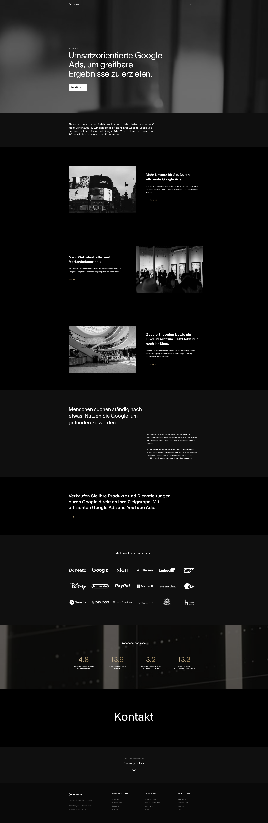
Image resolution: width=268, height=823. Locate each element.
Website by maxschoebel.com (80, 806)
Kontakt (75, 87)
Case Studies (134, 763)
